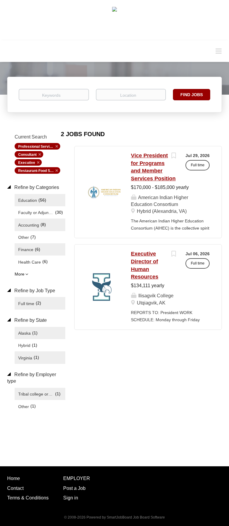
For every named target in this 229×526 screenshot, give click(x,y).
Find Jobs (191, 94)
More (19, 274)
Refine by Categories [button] (36, 187)
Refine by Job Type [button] (34, 290)
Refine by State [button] (30, 320)
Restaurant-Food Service (39, 171)
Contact (15, 488)
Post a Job (74, 488)
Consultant (27, 155)
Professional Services (37, 146)
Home (13, 478)
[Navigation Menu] (219, 50)
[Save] (174, 156)
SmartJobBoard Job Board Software (136, 517)
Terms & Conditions (28, 497)
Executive (26, 163)
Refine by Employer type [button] (31, 378)
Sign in (70, 497)
